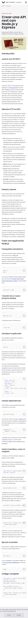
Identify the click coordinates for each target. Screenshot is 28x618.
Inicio (3, 6)
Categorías (19, 2)
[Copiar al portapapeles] (24, 270)
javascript (5, 13)
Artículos (8, 6)
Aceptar (9, 615)
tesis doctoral (13, 88)
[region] (14, 387)
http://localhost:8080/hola (11, 562)
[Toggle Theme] (26, 2)
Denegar (19, 615)
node (9, 13)
